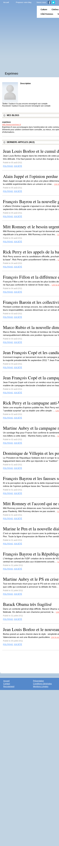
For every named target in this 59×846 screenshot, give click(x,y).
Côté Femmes (47, 14)
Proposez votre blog (23, 2)
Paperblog (17, 12)
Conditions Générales (42, 684)
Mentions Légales (40, 686)
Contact (6, 684)
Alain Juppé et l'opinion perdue (30, 176)
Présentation (38, 681)
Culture (44, 9)
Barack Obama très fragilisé (27, 604)
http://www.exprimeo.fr (11, 125)
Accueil (6, 2)
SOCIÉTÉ (18, 166)
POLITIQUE (8, 166)
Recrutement (8, 686)
